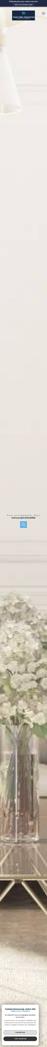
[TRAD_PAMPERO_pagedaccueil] (23, 20)
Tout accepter (20, 1039)
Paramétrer (20, 1032)
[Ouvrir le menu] (44, 13)
